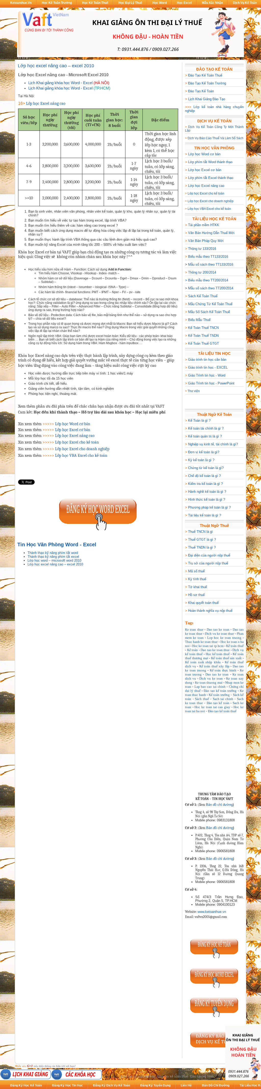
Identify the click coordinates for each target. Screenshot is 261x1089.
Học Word (159, 3)
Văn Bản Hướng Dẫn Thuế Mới (211, 233)
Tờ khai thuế (197, 587)
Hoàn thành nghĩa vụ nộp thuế (210, 611)
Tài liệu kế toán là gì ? (204, 515)
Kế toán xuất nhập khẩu (203, 662)
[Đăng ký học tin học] (98, 529)
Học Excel (184, 3)
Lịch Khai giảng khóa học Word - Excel (60, 83)
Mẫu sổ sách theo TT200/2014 (210, 288)
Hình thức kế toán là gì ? (206, 499)
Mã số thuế (196, 571)
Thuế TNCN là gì (200, 532)
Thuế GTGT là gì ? (202, 539)
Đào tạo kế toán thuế (222, 711)
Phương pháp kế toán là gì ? (209, 507)
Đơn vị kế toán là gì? (203, 452)
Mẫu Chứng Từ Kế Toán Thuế (210, 304)
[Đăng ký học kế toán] (214, 957)
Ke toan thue (194, 629)
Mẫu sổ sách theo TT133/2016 (210, 264)
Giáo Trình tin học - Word (206, 375)
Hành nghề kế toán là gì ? (207, 492)
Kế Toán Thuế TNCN (203, 328)
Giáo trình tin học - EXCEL (208, 367)
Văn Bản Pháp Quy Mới (206, 241)
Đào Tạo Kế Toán (201, 91)
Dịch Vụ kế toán (245, 3)
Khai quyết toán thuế (203, 603)
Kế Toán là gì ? (199, 420)
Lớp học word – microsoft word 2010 (54, 560)
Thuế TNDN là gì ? (202, 547)
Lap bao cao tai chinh (210, 687)
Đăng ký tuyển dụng (155, 1085)
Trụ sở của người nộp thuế (208, 563)
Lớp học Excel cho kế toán (206, 193)
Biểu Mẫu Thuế (199, 320)
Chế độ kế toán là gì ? (204, 476)
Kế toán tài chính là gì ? (206, 428)
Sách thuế (202, 699)
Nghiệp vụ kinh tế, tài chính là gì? (213, 444)
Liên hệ (186, 1085)
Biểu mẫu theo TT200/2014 (208, 280)
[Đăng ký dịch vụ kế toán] (214, 1050)
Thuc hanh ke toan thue (201, 642)
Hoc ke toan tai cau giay (212, 707)
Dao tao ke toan (218, 629)
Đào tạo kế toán (218, 703)
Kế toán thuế (235, 646)
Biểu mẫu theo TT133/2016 (208, 256)
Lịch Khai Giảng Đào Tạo (206, 99)
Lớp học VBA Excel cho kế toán (209, 209)
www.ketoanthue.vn (212, 912)
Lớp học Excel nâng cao (206, 186)
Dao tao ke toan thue (215, 650)
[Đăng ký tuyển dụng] (214, 1016)
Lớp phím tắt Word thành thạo (210, 162)
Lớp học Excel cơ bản (204, 170)
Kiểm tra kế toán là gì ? (205, 484)
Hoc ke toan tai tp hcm (207, 646)
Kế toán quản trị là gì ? (205, 436)
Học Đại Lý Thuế (130, 3)
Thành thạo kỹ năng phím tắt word (53, 553)
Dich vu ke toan (211, 678)
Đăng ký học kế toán (26, 1085)
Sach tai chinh (223, 699)
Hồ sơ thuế (196, 595)
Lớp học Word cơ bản (204, 154)
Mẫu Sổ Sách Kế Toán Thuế (209, 312)
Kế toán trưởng (219, 695)
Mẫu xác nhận (212, 3)
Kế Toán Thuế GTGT (203, 343)
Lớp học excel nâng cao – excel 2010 (56, 65)
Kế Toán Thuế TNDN (203, 336)
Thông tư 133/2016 (202, 249)
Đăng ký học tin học (67, 1085)
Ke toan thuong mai (209, 682)
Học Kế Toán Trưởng (57, 3)
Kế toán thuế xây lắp (214, 666)
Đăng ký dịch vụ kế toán (111, 1085)
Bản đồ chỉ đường (219, 805)
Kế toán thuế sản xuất (226, 658)
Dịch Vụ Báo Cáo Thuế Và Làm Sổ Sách (215, 138)
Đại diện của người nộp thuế (209, 555)
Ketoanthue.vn (21, 3)
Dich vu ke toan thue (219, 634)
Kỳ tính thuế (197, 579)
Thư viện (194, 391)
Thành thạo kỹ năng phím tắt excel (53, 557)
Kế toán (192, 650)
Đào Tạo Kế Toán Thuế (205, 75)
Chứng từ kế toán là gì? (206, 468)
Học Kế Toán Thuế (95, 3)
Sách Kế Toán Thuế (202, 296)
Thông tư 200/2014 (202, 272)
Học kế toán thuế (218, 654)
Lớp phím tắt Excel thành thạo (210, 178)
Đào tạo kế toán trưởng (220, 691)
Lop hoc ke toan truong (224, 638)
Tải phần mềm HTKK (203, 225)
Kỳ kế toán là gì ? (201, 460)
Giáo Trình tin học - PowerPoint (211, 383)
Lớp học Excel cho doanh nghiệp (210, 201)
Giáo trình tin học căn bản (207, 359)
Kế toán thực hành (223, 670)
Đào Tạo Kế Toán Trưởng (207, 83)
